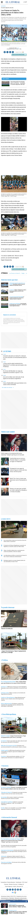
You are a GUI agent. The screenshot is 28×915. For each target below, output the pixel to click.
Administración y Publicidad (7, 898)
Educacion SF (20, 886)
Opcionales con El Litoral (11, 900)
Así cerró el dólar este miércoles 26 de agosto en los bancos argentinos (13, 377)
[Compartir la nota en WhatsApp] (10, 52)
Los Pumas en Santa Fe (14, 273)
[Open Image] (3, 27)
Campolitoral (4, 882)
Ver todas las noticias (7, 387)
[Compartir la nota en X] (7, 52)
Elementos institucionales (21, 898)
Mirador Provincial (13, 884)
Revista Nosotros (11, 882)
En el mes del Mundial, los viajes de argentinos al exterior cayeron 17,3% (13, 371)
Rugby (23, 273)
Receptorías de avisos (21, 896)
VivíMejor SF (21, 884)
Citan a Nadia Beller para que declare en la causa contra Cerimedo (14, 383)
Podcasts (6, 884)
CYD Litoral (24, 882)
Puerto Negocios (9, 886)
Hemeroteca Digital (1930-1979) (8, 896)
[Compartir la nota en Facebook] (4, 52)
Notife (14, 886)
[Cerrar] (25, 54)
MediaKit (20, 900)
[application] (14, 124)
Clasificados (18, 882)
